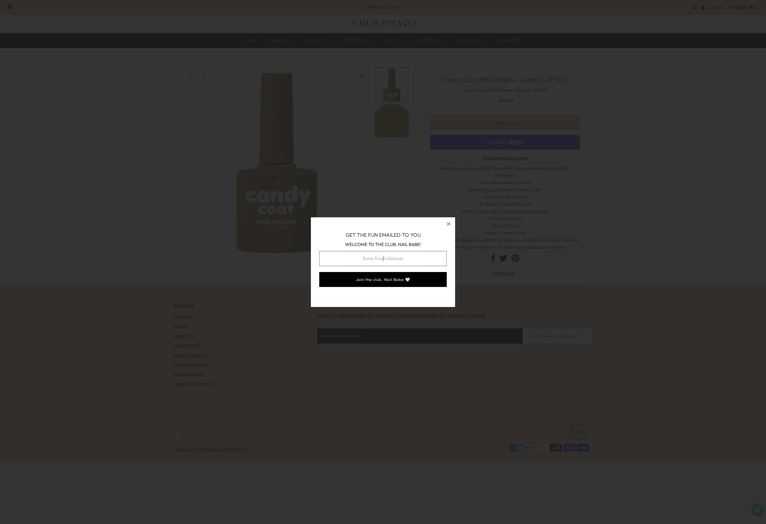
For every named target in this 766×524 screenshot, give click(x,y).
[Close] (448, 223)
